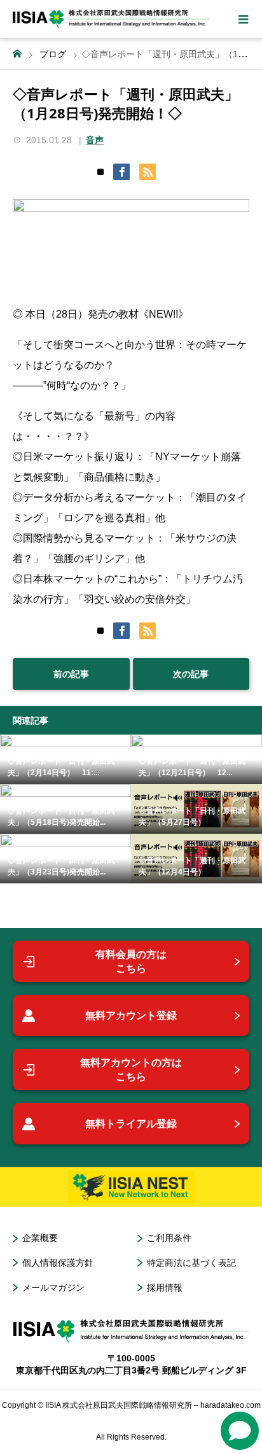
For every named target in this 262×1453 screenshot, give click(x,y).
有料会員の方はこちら (131, 961)
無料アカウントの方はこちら (131, 1069)
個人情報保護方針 (57, 1263)
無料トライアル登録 (131, 1123)
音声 (95, 140)
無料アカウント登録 (131, 1015)
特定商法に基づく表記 (191, 1263)
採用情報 (165, 1287)
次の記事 (191, 674)
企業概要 (40, 1238)
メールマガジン (53, 1287)
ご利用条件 (169, 1238)
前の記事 (71, 674)
